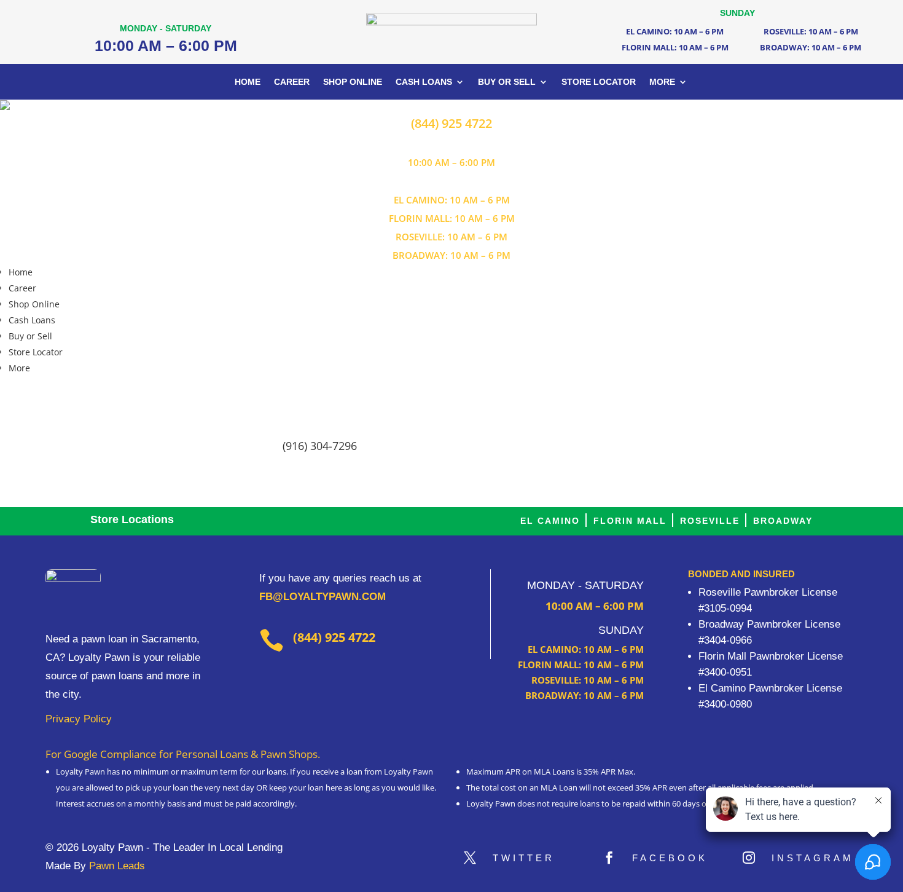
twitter (524, 858)
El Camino (550, 520)
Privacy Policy (78, 719)
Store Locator (598, 82)
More (662, 82)
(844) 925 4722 (451, 123)
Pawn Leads (117, 866)
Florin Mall (629, 520)
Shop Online (352, 82)
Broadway (783, 520)
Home (247, 82)
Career (292, 82)
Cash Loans (424, 82)
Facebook (670, 858)
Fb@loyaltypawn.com (322, 596)
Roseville (710, 520)
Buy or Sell (507, 82)
